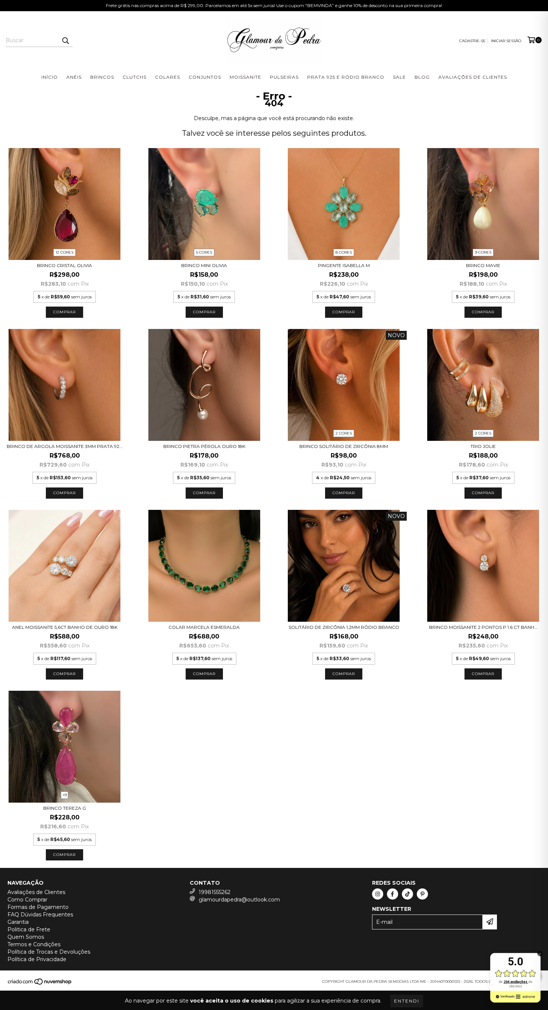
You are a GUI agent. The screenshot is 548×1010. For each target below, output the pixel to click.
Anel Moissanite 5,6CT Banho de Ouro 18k (64, 627)
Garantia (18, 922)
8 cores (344, 252)
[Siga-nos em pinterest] (422, 894)
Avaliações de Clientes (472, 77)
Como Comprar (27, 899)
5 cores (204, 252)
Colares (167, 77)
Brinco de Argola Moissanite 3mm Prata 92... (65, 446)
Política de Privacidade (36, 959)
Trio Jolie (483, 446)
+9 (65, 795)
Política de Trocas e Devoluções (48, 951)
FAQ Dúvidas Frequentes (40, 914)
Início (49, 77)
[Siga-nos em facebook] (392, 894)
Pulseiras (284, 77)
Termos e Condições (33, 944)
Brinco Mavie (483, 265)
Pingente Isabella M (344, 265)
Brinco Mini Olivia (204, 265)
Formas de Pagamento (38, 907)
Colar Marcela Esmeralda (204, 627)
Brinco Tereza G (64, 808)
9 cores (483, 252)
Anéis (74, 77)
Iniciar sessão (506, 40)
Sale (399, 77)
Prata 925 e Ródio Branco (345, 77)
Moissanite (245, 77)
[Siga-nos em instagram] (377, 894)
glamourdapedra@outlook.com (239, 899)
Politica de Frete (28, 929)
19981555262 (214, 892)
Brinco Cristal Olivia (64, 265)
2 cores (344, 433)
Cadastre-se (472, 40)
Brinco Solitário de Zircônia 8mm (343, 446)
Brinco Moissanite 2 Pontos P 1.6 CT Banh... (483, 627)
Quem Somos (25, 937)
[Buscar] (65, 40)
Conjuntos (205, 77)
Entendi (406, 1001)
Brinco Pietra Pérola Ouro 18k (204, 446)
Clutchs (135, 77)
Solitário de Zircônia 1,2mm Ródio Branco (344, 627)
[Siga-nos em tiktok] (407, 894)
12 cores (64, 252)
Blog (422, 77)
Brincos (102, 77)
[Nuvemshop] (40, 983)
